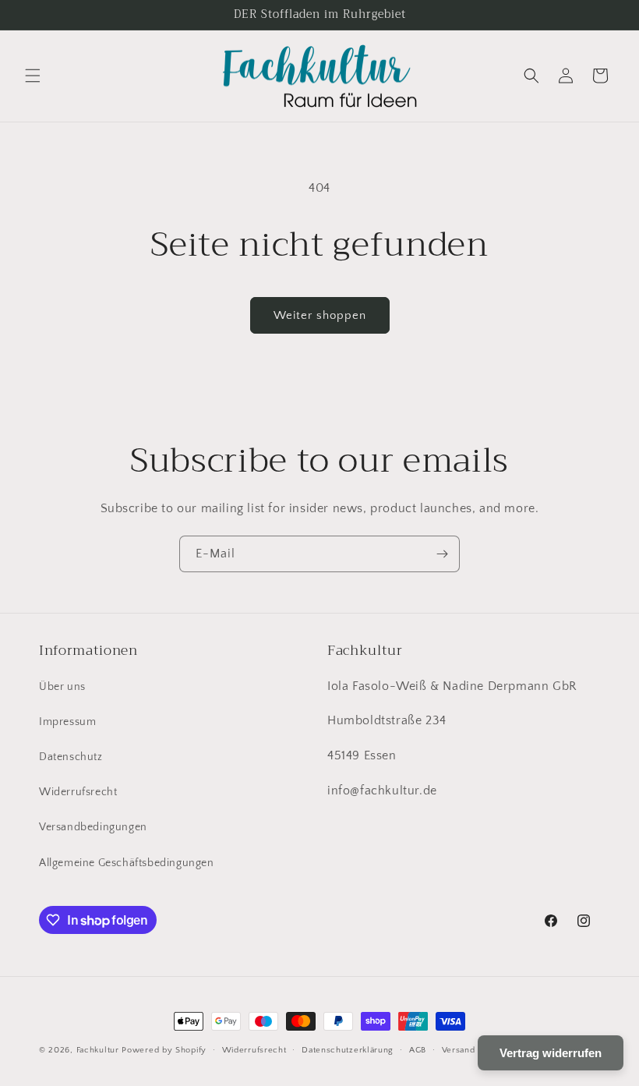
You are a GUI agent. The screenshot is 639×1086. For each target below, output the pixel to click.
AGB (417, 1050)
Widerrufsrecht (78, 792)
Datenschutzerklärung (348, 1050)
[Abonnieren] (442, 554)
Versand (458, 1050)
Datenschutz (71, 757)
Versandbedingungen (93, 827)
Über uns (62, 687)
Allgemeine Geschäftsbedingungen (126, 863)
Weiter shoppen (320, 315)
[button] (33, 75)
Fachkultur (97, 1050)
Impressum (67, 722)
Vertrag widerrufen (551, 1052)
